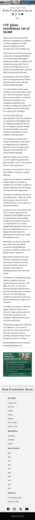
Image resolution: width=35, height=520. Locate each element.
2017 (9, 484)
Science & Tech (13, 426)
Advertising (11, 436)
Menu (17, 18)
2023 (9, 461)
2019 (9, 476)
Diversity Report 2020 (14, 498)
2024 (9, 457)
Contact (10, 444)
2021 (9, 469)
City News (11, 407)
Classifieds (11, 440)
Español (10, 418)
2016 (9, 488)
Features (10, 415)
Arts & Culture (12, 422)
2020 (9, 473)
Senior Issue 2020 (13, 502)
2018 (9, 480)
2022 (9, 465)
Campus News (12, 403)
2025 (9, 453)
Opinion (10, 411)
